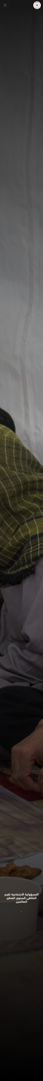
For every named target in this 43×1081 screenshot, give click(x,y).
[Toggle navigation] (5, 5)
